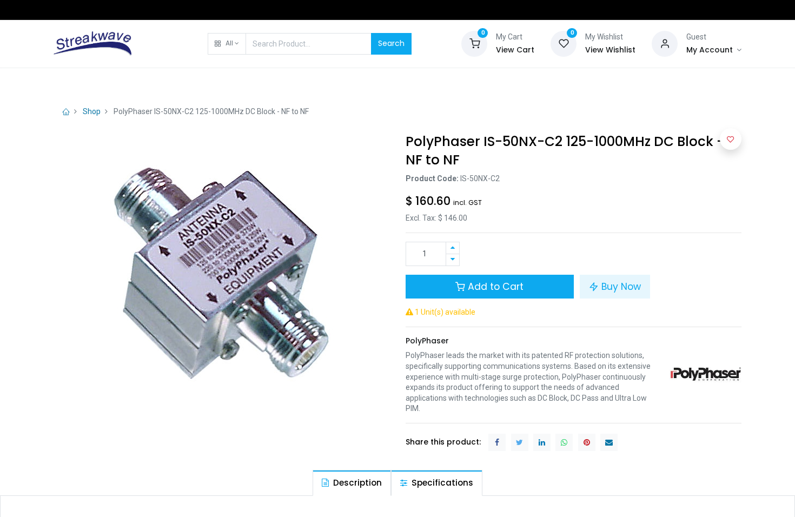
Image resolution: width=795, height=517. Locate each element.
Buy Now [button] (620, 286)
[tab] (352, 482)
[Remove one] (452, 260)
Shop (92, 111)
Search (391, 43)
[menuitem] (81, 82)
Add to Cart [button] (494, 286)
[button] (227, 44)
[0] (474, 42)
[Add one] (452, 248)
